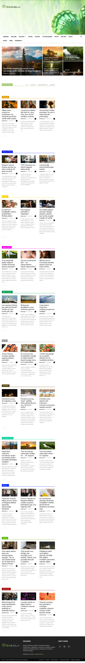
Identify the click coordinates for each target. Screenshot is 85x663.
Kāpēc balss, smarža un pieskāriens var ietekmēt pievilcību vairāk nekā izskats (9, 114)
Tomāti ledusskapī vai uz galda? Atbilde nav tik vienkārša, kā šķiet (46, 357)
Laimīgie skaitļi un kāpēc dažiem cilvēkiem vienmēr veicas (28, 605)
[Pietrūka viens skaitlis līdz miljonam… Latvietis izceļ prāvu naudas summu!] (47, 393)
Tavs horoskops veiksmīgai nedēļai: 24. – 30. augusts (28, 453)
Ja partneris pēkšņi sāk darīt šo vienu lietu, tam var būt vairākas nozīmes (28, 113)
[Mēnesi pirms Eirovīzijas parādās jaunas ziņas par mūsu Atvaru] (47, 254)
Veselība (30, 36)
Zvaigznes (37, 36)
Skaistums (63, 36)
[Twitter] (69, 646)
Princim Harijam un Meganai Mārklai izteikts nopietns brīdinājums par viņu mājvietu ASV (28, 503)
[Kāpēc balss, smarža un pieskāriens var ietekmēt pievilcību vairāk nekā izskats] (9, 104)
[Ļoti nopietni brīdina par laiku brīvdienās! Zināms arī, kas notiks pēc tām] (9, 299)
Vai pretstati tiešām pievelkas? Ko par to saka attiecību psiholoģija (47, 113)
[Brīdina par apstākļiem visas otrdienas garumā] (28, 299)
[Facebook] (60, 646)
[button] (81, 37)
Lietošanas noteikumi (65, 659)
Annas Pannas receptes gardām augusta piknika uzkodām (8, 357)
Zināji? (11, 40)
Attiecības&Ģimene (47, 36)
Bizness (71, 36)
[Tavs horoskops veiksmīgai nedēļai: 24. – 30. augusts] (53, 54)
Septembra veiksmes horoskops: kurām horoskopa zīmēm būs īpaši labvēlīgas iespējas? (9, 456)
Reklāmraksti (18, 40)
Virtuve (56, 36)
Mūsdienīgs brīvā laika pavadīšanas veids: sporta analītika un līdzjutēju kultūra (8, 606)
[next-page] (5, 136)
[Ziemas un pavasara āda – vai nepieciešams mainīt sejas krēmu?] (28, 254)
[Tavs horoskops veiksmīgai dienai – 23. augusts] (73, 54)
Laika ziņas (14, 36)
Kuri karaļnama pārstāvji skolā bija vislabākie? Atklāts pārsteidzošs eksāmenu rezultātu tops (46, 504)
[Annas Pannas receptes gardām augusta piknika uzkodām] (9, 348)
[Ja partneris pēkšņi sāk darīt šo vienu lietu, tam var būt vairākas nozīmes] (28, 104)
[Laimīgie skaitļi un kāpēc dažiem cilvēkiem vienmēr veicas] (28, 596)
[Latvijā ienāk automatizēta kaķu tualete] (47, 159)
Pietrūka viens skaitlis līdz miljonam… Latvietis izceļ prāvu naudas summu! (47, 403)
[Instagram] (64, 646)
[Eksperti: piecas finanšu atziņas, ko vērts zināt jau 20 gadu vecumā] (9, 159)
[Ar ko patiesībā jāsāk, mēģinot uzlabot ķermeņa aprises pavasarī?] (9, 254)
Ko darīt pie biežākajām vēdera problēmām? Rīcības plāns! (9, 213)
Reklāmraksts (5, 612)
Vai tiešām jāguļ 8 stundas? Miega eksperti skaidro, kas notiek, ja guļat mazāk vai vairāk (46, 214)
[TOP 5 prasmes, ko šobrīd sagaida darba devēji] (28, 159)
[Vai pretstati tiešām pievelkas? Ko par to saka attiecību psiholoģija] (47, 104)
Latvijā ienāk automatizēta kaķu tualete (46, 167)
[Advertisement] (42, 22)
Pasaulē (5, 40)
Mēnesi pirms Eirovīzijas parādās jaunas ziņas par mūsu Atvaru (46, 263)
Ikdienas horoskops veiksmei (71, 55)
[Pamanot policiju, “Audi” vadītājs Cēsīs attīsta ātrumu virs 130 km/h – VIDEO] (28, 393)
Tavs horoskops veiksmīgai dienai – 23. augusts (46, 453)
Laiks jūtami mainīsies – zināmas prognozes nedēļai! (46, 308)
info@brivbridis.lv (38, 654)
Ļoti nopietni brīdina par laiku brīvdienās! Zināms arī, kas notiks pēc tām (9, 308)
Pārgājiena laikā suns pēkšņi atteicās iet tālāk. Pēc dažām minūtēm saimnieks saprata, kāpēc (47, 556)
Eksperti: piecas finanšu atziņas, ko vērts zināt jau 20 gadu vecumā (9, 168)
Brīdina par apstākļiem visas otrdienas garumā (27, 307)
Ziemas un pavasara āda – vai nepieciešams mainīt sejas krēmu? (28, 263)
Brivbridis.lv (5, 120)
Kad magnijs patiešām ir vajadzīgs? (25, 212)
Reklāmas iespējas (75, 659)
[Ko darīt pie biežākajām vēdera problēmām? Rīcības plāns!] (9, 204)
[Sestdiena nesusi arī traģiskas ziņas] (73, 68)
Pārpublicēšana (54, 659)
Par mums (41, 659)
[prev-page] (3, 91)
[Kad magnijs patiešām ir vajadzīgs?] (28, 204)
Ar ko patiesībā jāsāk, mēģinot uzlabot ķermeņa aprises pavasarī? (8, 263)
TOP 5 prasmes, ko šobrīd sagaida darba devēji (28, 167)
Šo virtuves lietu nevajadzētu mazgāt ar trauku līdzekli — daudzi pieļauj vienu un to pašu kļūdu (28, 358)
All (27, 84)
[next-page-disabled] (5, 91)
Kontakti (47, 659)
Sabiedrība (6, 36)
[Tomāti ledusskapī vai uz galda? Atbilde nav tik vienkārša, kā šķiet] (47, 348)
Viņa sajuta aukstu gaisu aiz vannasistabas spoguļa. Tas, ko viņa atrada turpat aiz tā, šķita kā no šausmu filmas (9, 557)
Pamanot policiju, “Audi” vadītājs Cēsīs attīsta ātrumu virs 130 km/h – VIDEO (28, 403)
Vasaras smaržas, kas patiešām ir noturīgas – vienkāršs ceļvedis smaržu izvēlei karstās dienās (46, 607)
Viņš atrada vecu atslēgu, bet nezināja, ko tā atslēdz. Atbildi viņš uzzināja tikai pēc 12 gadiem (28, 556)
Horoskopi (21, 36)
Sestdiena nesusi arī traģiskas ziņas (9, 400)
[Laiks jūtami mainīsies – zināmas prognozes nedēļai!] (47, 299)
